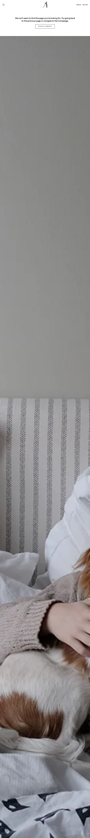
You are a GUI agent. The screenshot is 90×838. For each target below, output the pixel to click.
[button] (3, 4)
